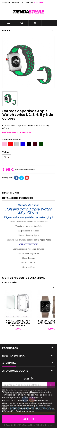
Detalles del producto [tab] (17, 198)
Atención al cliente (10, 2)
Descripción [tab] (10, 192)
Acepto (28, 419)
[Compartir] (16, 178)
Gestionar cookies (25, 411)
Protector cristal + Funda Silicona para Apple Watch (17, 323)
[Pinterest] (27, 178)
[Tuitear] (21, 178)
